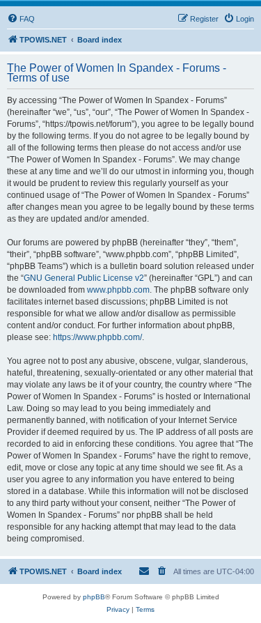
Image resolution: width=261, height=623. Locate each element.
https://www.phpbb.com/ (97, 337)
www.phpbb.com (118, 290)
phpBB (94, 597)
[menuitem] (21, 18)
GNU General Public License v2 (84, 278)
